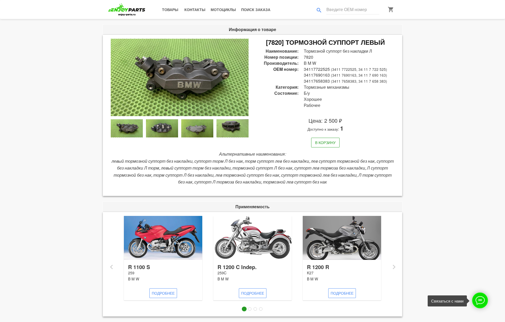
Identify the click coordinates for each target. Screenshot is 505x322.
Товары (170, 9)
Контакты (194, 9)
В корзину (325, 142)
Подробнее (163, 293)
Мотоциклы (223, 9)
